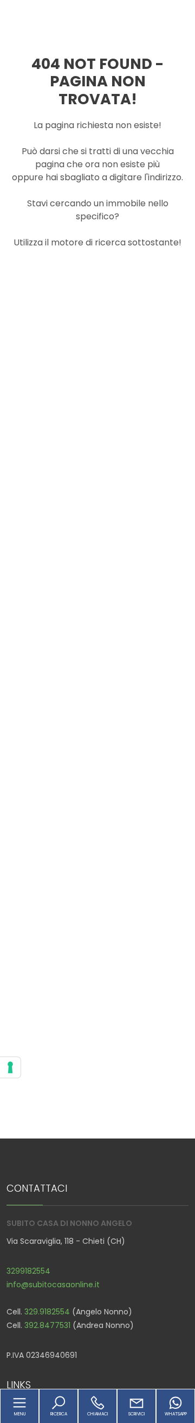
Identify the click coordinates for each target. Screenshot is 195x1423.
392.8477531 (47, 1325)
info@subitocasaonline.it (53, 1284)
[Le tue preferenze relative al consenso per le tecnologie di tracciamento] (10, 1067)
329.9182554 (47, 1311)
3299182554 (28, 1271)
